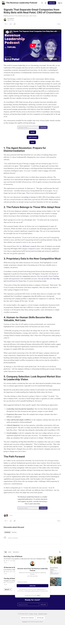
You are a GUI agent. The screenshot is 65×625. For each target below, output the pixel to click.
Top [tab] (5, 552)
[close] (47, 561)
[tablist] (10, 532)
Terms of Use (40, 589)
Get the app (40, 617)
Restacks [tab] (14, 532)
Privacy (31, 613)
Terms (35, 613)
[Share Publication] (45, 2)
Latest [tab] (9, 552)
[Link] (1, 149)
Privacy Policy (44, 591)
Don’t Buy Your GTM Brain (13, 556)
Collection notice (42, 613)
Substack (24, 621)
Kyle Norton (10, 18)
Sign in (60, 3)
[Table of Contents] (2, 312)
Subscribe (52, 3)
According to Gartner (28, 197)
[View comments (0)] (10, 24)
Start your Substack (28, 617)
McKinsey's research (30, 246)
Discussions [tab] (16, 552)
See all (7, 589)
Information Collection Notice (32, 591)
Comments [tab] (7, 532)
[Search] (42, 2)
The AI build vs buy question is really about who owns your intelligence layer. (25, 558)
